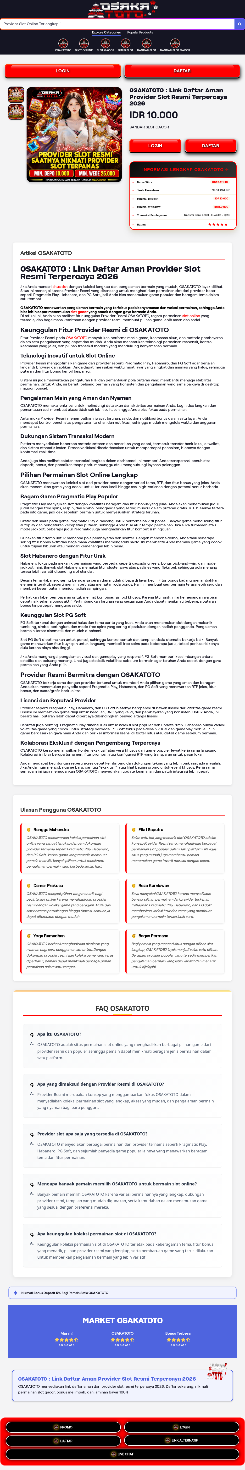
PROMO (66, 1426)
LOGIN (63, 70)
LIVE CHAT (126, 1454)
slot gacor (79, 312)
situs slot (60, 287)
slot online (191, 316)
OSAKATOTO (76, 338)
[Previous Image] (30, 135)
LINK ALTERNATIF (185, 1440)
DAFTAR (182, 70)
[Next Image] (118, 135)
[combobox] (117, 24)
